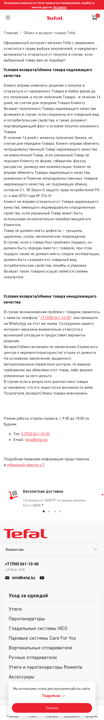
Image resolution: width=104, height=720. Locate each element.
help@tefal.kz (36, 439)
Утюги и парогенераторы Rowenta (45, 667)
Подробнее (51, 696)
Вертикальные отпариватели (40, 647)
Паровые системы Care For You (42, 638)
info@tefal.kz (23, 577)
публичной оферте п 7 (26, 464)
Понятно (52, 708)
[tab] (44, 511)
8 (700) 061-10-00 (35, 433)
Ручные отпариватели (33, 657)
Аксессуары (21, 677)
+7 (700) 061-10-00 (55, 317)
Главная (11, 32)
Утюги (15, 609)
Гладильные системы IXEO (38, 628)
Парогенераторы (27, 618)
